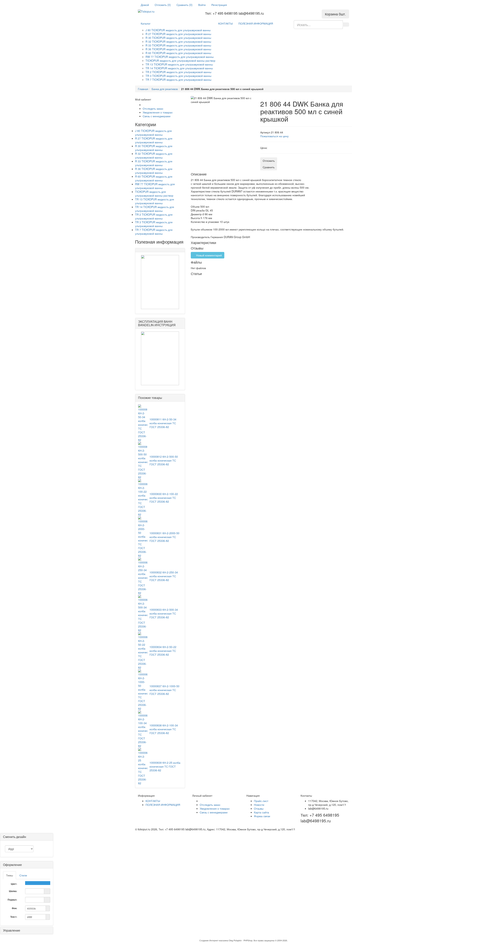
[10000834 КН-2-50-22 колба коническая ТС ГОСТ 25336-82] (143, 650)
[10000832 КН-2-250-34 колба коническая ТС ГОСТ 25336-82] (143, 576)
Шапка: (13, 891)
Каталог (145, 23)
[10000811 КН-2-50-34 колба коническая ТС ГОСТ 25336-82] (143, 423)
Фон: (15, 908)
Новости (259, 805)
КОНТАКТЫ (225, 23)
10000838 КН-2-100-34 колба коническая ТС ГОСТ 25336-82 (164, 729)
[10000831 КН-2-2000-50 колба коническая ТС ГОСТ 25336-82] (143, 536)
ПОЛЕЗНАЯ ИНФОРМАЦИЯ (255, 23)
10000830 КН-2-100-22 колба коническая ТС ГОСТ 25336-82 (164, 497)
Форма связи (262, 816)
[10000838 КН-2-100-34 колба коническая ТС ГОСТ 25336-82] (143, 729)
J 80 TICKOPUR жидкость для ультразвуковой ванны (178, 30)
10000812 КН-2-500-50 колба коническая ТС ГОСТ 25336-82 (164, 460)
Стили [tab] (23, 875)
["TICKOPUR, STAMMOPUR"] (160, 282)
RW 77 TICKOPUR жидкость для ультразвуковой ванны (180, 57)
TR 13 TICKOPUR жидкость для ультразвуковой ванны (179, 64)
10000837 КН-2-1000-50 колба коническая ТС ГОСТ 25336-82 (164, 690)
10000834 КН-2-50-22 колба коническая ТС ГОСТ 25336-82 (163, 650)
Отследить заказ (153, 108)
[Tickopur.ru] (153, 11)
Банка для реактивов (165, 89)
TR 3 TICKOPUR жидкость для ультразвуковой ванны (178, 76)
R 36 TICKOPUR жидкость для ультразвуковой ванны (178, 49)
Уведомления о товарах (158, 112)
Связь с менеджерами (156, 116)
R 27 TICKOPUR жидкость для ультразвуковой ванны (178, 34)
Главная (143, 89)
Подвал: (13, 899)
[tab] (26, 864)
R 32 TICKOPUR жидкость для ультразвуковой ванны (178, 41)
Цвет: (14, 884)
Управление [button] (11, 930)
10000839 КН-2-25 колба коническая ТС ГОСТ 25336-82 (165, 766)
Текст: (14, 916)
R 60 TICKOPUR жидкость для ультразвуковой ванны (178, 53)
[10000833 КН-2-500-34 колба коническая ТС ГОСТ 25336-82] (143, 613)
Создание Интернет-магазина (213, 940)
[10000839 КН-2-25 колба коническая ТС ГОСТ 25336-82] (143, 766)
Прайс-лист (261, 801)
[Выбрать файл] (47, 891)
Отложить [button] (269, 161)
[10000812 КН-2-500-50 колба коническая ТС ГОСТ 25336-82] (143, 460)
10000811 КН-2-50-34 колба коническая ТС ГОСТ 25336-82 (163, 423)
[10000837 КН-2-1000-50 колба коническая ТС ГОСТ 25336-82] (143, 689)
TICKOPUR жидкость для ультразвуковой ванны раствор (180, 60)
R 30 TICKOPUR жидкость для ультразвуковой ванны (178, 38)
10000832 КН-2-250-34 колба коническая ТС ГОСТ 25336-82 (164, 576)
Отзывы (258, 808)
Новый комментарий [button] (208, 255)
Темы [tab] (9, 875)
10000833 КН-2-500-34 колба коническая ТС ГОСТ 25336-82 (164, 613)
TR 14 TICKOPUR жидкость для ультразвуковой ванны (179, 68)
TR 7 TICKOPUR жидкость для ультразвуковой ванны (178, 79)
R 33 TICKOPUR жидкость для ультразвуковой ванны (178, 45)
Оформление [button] (12, 864)
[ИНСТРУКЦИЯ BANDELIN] (160, 358)
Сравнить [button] (269, 167)
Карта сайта (261, 812)
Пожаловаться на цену (274, 136)
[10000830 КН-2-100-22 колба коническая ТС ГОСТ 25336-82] (143, 497)
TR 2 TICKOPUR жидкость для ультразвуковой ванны (178, 72)
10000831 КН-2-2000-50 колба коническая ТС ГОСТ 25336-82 (164, 537)
